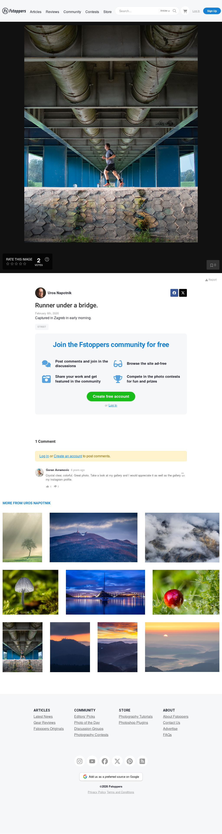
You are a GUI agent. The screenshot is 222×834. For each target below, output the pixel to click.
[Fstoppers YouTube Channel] (92, 761)
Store (107, 11)
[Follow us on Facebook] (104, 761)
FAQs (167, 734)
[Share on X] (183, 293)
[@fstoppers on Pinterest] (129, 761)
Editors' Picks (84, 716)
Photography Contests (91, 734)
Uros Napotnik (60, 292)
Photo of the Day (87, 722)
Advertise (170, 728)
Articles (35, 11)
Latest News (43, 716)
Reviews (52, 11)
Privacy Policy (97, 792)
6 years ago (78, 470)
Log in (113, 405)
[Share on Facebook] (174, 293)
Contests (92, 11)
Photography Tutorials (136, 716)
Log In (196, 11)
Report (212, 279)
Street (42, 327)
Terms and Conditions (120, 792)
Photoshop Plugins (133, 722)
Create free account (111, 396)
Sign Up (212, 11)
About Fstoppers (175, 716)
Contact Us (171, 722)
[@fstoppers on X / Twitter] (117, 761)
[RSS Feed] (142, 761)
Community (72, 11)
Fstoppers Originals (49, 728)
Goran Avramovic (57, 470)
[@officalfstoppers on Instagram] (79, 761)
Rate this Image (19, 259)
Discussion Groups (88, 728)
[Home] (14, 11)
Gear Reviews (45, 722)
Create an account (68, 455)
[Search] (174, 10)
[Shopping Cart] (185, 10)
